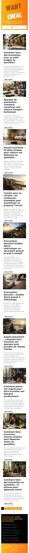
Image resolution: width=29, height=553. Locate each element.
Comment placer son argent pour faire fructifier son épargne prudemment (14, 391)
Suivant (18, 508)
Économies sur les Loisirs (9, 535)
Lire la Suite (8, 80)
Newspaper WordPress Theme (14, 546)
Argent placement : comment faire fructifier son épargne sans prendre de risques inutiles (14, 343)
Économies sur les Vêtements (11, 540)
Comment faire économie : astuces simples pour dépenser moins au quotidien (13, 438)
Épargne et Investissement (10, 538)
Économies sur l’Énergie (9, 527)
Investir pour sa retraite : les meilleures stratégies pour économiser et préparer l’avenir (13, 199)
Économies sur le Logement (10, 530)
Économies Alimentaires (9, 525)
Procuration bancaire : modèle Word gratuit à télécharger (14, 296)
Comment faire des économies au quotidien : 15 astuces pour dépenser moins (14, 485)
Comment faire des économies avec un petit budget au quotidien (12, 57)
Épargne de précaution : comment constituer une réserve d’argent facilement (13, 105)
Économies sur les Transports (10, 533)
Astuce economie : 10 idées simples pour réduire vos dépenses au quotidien (14, 152)
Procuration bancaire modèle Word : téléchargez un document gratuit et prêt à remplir (14, 247)
